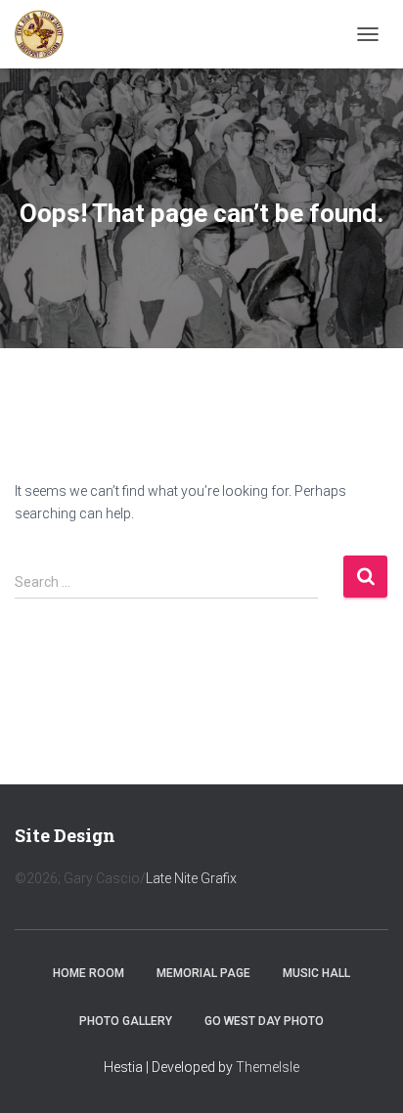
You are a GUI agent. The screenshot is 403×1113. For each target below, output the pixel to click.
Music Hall (316, 973)
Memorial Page (203, 973)
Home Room (88, 973)
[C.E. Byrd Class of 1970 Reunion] (46, 34)
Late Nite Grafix (191, 878)
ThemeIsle (267, 1067)
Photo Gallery (125, 1021)
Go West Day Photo (264, 1021)
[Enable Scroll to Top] (364, 1073)
